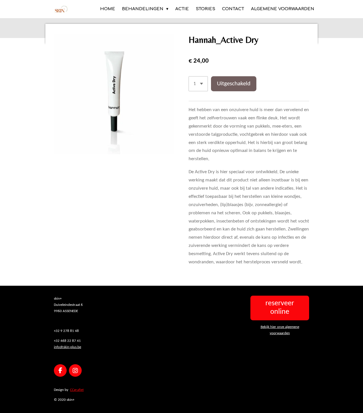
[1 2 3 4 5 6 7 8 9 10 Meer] (198, 83)
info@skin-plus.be (67, 347)
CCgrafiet (77, 390)
